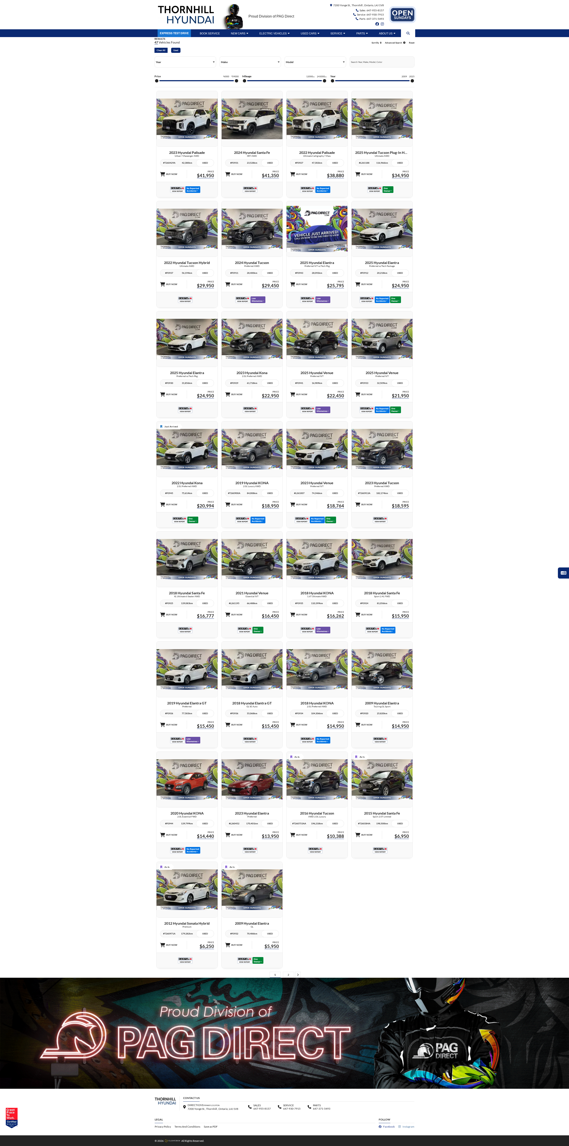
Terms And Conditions (187, 1126)
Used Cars (309, 33)
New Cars (238, 33)
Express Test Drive (174, 33)
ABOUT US (386, 33)
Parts (360, 33)
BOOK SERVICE (210, 33)
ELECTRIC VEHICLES (273, 33)
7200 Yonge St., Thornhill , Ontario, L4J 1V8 (358, 5)
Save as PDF (211, 1126)
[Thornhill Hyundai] (186, 15)
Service (336, 33)
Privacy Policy (163, 1126)
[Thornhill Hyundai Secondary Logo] (402, 14)
